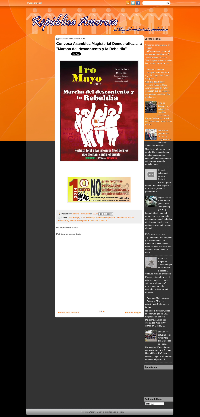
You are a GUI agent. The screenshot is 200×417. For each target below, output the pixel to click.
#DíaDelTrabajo (88, 217)
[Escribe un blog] (102, 214)
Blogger (120, 412)
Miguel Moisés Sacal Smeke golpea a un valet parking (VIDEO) (164, 203)
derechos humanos (98, 220)
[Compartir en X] (105, 214)
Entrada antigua (133, 312)
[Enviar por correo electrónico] (99, 214)
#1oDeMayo (74, 217)
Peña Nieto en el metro (155, 234)
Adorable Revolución (80, 214)
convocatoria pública (79, 220)
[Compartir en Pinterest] (111, 214)
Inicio (102, 311)
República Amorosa (89, 412)
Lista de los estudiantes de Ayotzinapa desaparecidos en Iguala (164, 338)
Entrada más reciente (68, 312)
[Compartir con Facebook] (108, 214)
